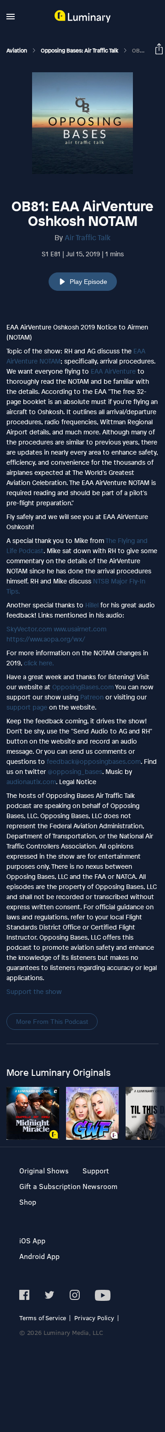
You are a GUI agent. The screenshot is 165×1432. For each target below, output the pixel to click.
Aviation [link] (17, 50)
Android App (39, 1256)
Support (95, 1170)
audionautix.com (31, 781)
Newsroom (99, 1186)
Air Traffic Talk (87, 237)
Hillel (92, 605)
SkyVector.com (29, 628)
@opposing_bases (75, 771)
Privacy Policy (94, 1317)
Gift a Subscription (50, 1186)
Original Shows (44, 1170)
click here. (39, 662)
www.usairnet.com (80, 628)
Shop (27, 1202)
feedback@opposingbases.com (94, 761)
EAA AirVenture (113, 371)
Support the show (34, 991)
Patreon (92, 697)
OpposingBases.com (83, 686)
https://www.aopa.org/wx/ (45, 639)
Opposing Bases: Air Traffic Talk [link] (80, 50)
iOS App (32, 1240)
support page (26, 707)
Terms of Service (42, 1317)
